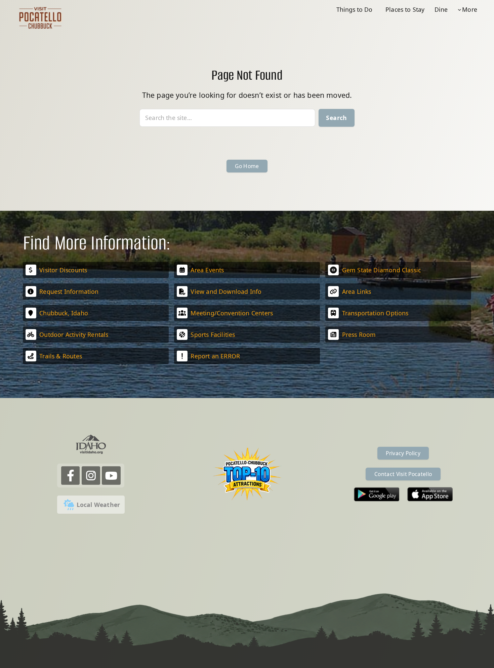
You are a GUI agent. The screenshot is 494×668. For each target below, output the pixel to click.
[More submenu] (459, 9)
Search (336, 118)
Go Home (247, 166)
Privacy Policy (403, 453)
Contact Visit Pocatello (403, 474)
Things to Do (354, 9)
